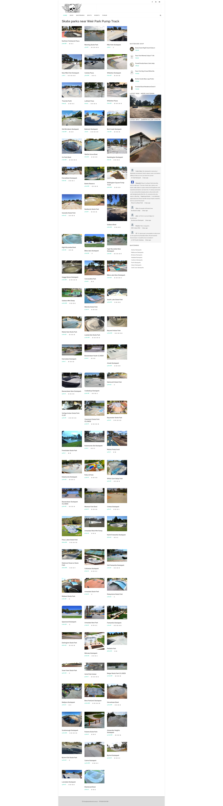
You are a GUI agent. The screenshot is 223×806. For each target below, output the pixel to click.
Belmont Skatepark (91, 129)
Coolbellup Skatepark (91, 391)
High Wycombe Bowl (69, 247)
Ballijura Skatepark (68, 702)
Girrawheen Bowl (113, 702)
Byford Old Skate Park (69, 757)
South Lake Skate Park (115, 299)
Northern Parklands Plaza (70, 41)
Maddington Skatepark (115, 157)
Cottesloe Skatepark (91, 568)
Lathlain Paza (89, 101)
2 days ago (145, 177)
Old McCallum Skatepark (70, 129)
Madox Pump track (113, 449)
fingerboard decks (145, 196)
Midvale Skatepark (90, 653)
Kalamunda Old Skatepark (93, 446)
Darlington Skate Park (69, 643)
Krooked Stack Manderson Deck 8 (145, 86)
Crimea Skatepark (113, 506)
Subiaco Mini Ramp (68, 300)
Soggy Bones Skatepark (70, 277)
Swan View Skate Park (69, 670)
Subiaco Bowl (111, 224)
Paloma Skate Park (90, 732)
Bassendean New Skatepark (71, 391)
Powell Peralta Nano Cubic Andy (145, 63)
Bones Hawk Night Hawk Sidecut (145, 48)
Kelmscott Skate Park (114, 382)
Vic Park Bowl (66, 157)
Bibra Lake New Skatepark (116, 275)
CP (136, 233)
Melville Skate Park (91, 307)
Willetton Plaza (112, 101)
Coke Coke (139, 171)
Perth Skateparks (136, 262)
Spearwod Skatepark (69, 622)
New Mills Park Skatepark (70, 73)
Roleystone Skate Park (115, 594)
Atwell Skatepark (113, 363)
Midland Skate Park (68, 596)
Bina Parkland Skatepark (92, 700)
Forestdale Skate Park (69, 450)
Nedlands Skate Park (91, 209)
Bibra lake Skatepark (91, 251)
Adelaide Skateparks (136, 257)
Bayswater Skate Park (114, 417)
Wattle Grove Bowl (90, 154)
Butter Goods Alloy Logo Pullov (144, 79)
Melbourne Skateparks (137, 252)
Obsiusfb (138, 183)
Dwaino (138, 225)
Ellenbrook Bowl (90, 787)
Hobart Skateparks (136, 265)
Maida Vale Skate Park (69, 332)
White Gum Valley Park (115, 478)
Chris (137, 208)
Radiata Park (111, 648)
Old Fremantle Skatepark (115, 565)
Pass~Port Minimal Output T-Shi (144, 55)
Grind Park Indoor (90, 674)
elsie (137, 216)
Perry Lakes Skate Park (70, 540)
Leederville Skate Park (92, 335)
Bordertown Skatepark (137, 220)
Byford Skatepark (113, 755)
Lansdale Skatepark (69, 782)
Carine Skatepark (90, 760)
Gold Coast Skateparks (137, 267)
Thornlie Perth (67, 101)
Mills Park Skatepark (114, 45)
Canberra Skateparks (137, 260)
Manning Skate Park (91, 45)
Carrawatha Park (90, 279)
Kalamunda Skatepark (69, 477)
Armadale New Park (91, 623)
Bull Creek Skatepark (114, 129)
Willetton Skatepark (114, 73)
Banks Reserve (89, 183)
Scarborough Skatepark (70, 730)
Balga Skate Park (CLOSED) (116, 673)
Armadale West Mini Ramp (93, 531)
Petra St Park (88, 475)
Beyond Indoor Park (114, 330)
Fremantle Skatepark (114, 623)
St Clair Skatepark (136, 177)
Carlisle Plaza (89, 73)
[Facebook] (152, 2)
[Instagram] (156, 2)
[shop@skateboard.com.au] (159, 2)
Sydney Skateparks (136, 250)
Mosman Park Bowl (90, 506)
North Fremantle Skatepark (116, 535)
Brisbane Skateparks (136, 255)
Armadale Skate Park (91, 591)
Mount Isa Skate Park (137, 203)
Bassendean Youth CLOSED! (94, 356)
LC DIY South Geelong (137, 240)
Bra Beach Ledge (135, 210)
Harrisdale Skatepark (69, 359)
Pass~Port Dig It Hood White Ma (144, 71)
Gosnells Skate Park (69, 213)
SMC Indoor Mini (135, 228)
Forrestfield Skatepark (69, 178)
